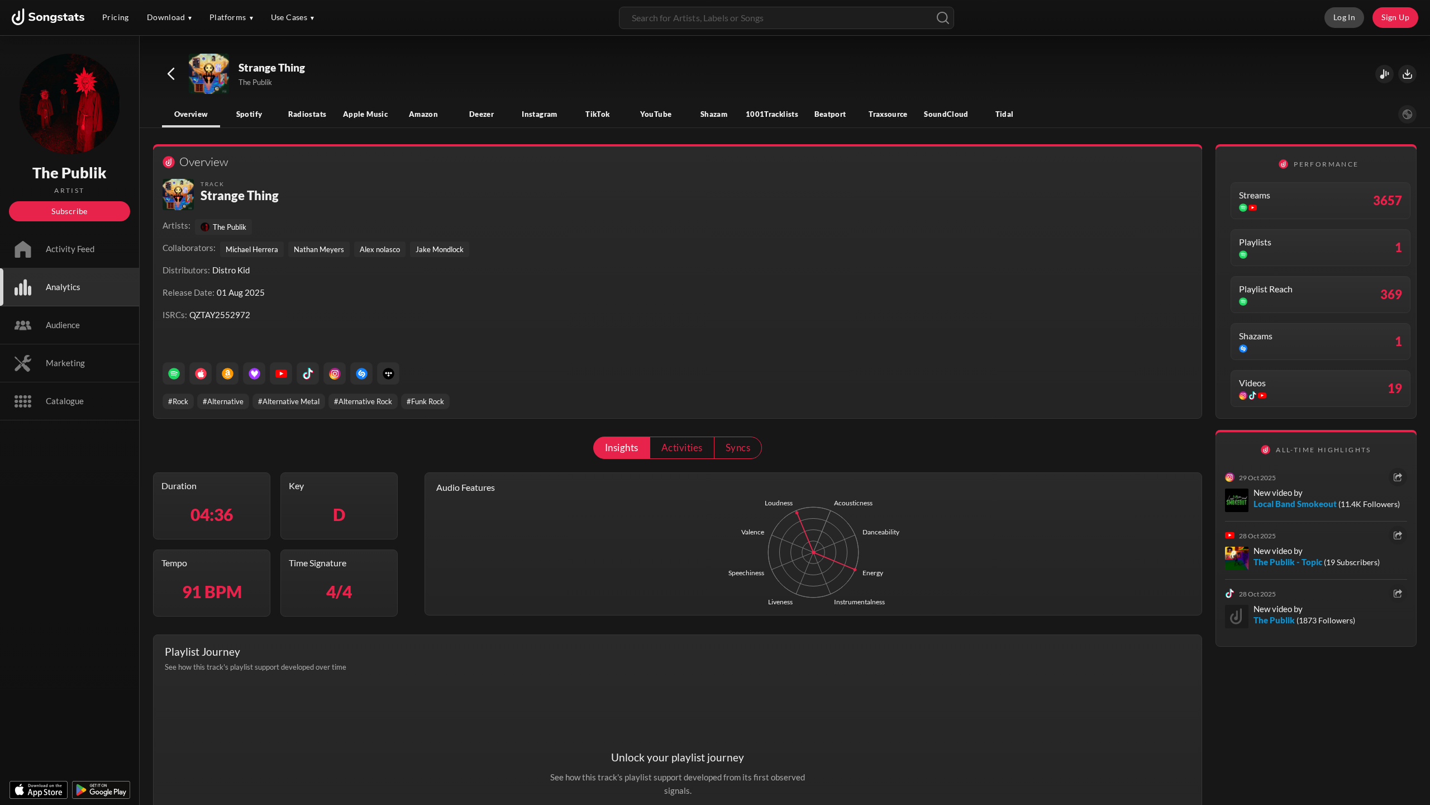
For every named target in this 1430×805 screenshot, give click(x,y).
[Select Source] (1407, 114)
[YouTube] (281, 373)
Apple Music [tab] (365, 114)
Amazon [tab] (423, 114)
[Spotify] (174, 373)
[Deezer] (254, 373)
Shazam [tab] (713, 114)
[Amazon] (227, 373)
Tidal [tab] (1004, 114)
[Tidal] (388, 373)
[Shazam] (361, 373)
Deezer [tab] (481, 114)
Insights (621, 447)
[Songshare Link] (1384, 74)
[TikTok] (308, 373)
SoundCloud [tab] (946, 114)
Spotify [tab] (249, 114)
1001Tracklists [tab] (772, 114)
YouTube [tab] (656, 114)
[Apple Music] (200, 373)
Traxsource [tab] (888, 114)
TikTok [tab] (597, 114)
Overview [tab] (191, 114)
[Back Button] (171, 73)
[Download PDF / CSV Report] (1407, 74)
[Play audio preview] (209, 74)
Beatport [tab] (830, 114)
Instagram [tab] (539, 114)
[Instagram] (334, 373)
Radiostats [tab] (307, 114)
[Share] (1398, 477)
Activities (682, 447)
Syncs (738, 447)
